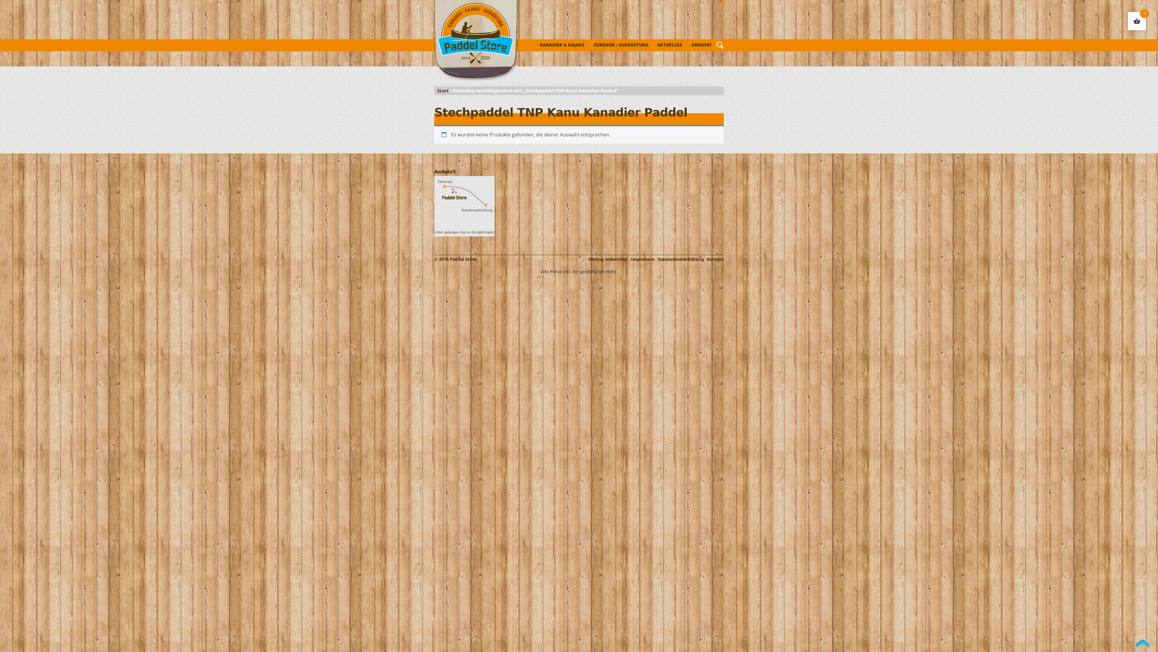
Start (443, 91)
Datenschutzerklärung (681, 259)
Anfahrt (701, 45)
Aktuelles (669, 45)
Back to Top (1142, 643)
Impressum (643, 259)
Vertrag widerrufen (608, 259)
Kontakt (715, 259)
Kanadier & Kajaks (562, 45)
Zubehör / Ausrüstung (621, 45)
